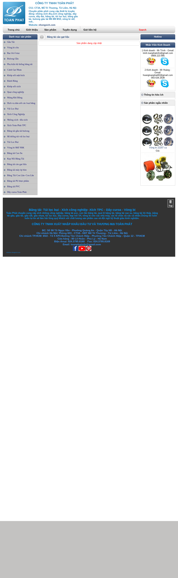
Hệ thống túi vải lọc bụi (18, 136)
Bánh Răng (12, 81)
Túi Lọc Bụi (13, 142)
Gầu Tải (11, 42)
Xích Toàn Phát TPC (16, 125)
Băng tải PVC (13, 186)
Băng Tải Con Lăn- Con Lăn (20, 175)
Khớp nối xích (14, 86)
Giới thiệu (32, 29)
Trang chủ (14, 29)
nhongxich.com (47, 25)
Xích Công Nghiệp (16, 114)
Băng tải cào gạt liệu (17, 164)
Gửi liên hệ (89, 29)
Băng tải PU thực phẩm (18, 181)
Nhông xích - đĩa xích (17, 119)
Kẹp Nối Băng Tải (15, 158)
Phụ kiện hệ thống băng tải (20, 64)
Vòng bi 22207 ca (158, 143)
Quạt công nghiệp (15, 92)
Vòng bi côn (13, 47)
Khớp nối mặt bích (16, 75)
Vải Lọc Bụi (13, 108)
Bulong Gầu (13, 58)
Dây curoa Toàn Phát (17, 192)
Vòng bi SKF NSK (15, 147)
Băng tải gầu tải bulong (18, 131)
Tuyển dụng (70, 29)
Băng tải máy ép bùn (17, 169)
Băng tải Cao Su (14, 153)
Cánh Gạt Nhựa (14, 69)
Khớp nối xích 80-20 (158, 182)
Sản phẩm (50, 29)
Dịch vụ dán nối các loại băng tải (21, 106)
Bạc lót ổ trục (13, 53)
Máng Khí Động (14, 97)
